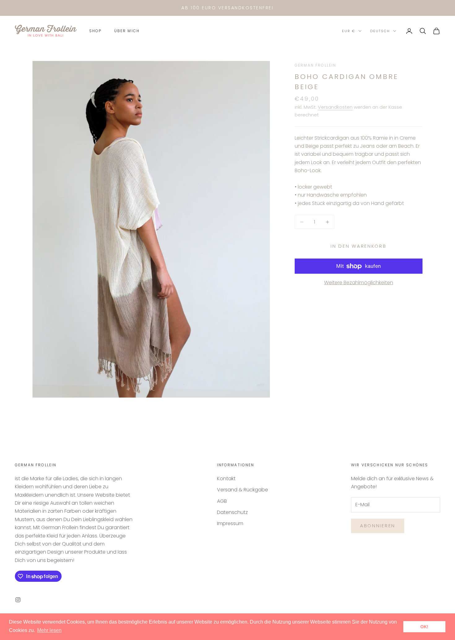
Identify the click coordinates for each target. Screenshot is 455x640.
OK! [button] (424, 626)
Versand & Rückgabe (242, 489)
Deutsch (380, 30)
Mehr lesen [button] (49, 630)
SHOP (95, 30)
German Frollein (315, 65)
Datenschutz (232, 512)
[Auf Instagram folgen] (18, 600)
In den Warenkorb (358, 246)
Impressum (230, 523)
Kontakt (226, 478)
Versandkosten (335, 107)
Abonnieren (377, 525)
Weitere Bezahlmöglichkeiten (358, 282)
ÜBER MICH (127, 30)
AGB (222, 501)
